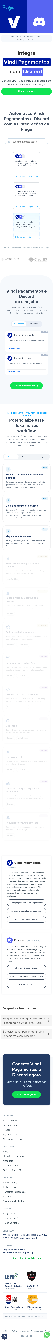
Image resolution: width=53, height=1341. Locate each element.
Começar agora (26, 91)
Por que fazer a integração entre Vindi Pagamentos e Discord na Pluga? (25, 1020)
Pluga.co (8, 8)
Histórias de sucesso (14, 1156)
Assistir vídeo (12, 579)
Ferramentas (15, 36)
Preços (6, 1130)
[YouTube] (22, 1336)
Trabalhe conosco (12, 1187)
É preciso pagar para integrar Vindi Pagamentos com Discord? (23, 1033)
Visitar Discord (25, 985)
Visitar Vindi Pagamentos (26, 919)
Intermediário (26, 457)
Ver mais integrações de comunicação (26, 976)
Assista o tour (10, 1120)
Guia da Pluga (11, 1170)
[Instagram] (27, 1336)
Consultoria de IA (12, 1139)
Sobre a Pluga (10, 1182)
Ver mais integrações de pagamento (27, 911)
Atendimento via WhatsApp (27, 1258)
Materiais (8, 1161)
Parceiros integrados (14, 1192)
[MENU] (50, 8)
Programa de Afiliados (15, 1201)
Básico (11, 457)
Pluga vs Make (11, 1223)
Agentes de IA (10, 1134)
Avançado (41, 457)
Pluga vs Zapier (11, 1218)
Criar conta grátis (26, 1094)
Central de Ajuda (12, 1165)
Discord (39, 36)
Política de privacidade (20, 1331)
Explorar (10, 613)
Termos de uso (37, 1331)
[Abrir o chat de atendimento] (4, 1337)
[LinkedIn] (31, 1336)
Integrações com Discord (27, 968)
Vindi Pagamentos (28, 36)
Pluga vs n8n (10, 1213)
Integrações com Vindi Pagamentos (27, 903)
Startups (7, 1196)
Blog (5, 1151)
